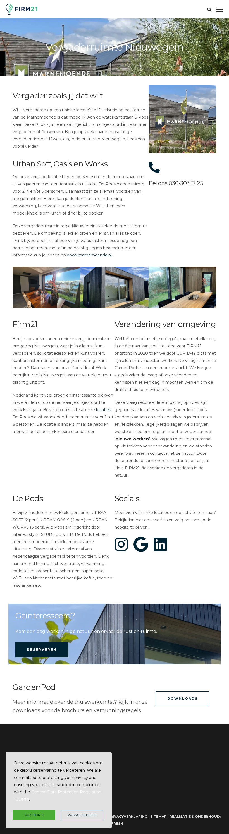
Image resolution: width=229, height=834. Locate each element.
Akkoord (34, 815)
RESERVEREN (42, 649)
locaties (103, 409)
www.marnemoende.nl (89, 255)
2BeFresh (113, 823)
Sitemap (158, 816)
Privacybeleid (82, 815)
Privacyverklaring (127, 816)
